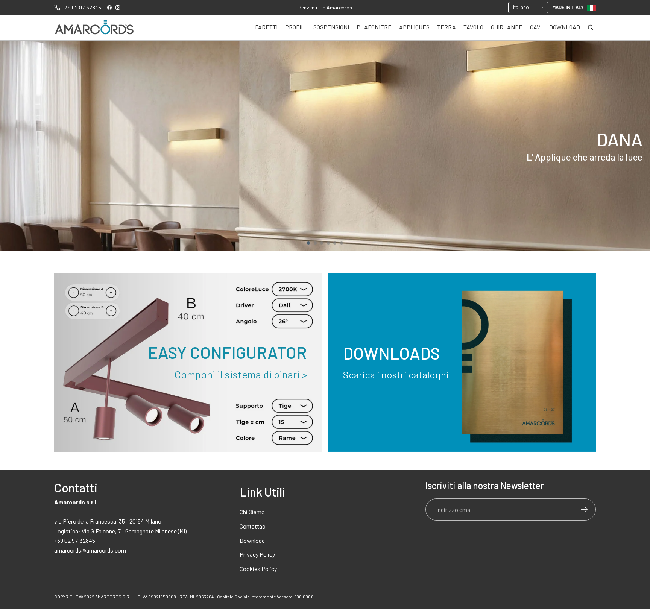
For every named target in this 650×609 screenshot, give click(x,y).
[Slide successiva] (641, 146)
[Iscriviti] (584, 510)
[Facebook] (109, 7)
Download (252, 540)
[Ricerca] (590, 27)
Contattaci (253, 526)
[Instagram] (117, 7)
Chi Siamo (252, 511)
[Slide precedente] (9, 146)
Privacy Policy (257, 554)
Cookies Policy (258, 568)
